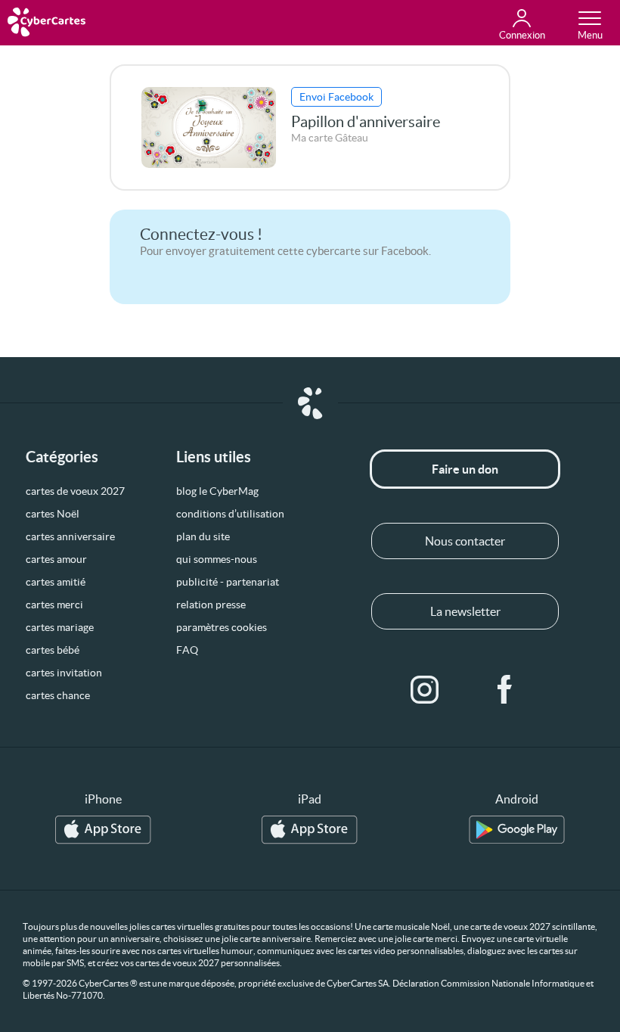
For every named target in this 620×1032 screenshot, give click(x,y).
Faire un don (465, 469)
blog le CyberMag (217, 491)
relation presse (211, 604)
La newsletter (465, 611)
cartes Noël (52, 514)
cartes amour (56, 559)
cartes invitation (64, 673)
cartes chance (58, 695)
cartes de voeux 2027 (75, 491)
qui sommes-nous (216, 559)
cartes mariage (60, 627)
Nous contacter (465, 541)
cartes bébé (52, 650)
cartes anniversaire (70, 536)
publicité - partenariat (227, 582)
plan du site (203, 536)
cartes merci (54, 604)
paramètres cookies (221, 627)
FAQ (187, 650)
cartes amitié (55, 582)
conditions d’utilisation (230, 514)
